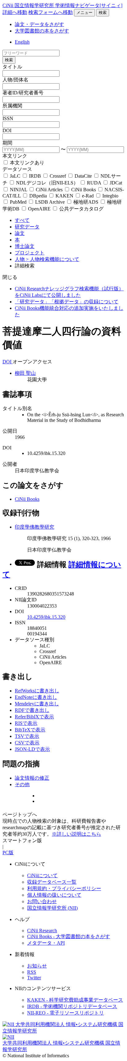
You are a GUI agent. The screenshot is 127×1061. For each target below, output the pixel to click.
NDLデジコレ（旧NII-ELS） (47, 182)
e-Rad (88, 195)
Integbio (109, 195)
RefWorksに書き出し (37, 690)
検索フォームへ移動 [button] (50, 12)
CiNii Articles (49, 189)
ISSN (7, 118)
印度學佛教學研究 (34, 527)
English (22, 42)
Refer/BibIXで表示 (34, 716)
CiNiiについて (42, 875)
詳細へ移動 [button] (14, 12)
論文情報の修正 (32, 778)
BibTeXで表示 (30, 729)
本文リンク (14, 155)
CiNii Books (83, 189)
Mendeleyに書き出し (37, 703)
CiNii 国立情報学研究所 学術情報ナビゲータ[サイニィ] (62, 5)
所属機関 (12, 105)
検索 (103, 12)
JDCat (115, 182)
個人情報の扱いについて (54, 895)
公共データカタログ (81, 208)
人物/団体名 (15, 79)
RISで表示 (26, 723)
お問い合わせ (42, 901)
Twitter (34, 977)
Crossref (57, 176)
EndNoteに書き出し (36, 697)
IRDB (35, 176)
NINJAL (18, 189)
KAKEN (64, 195)
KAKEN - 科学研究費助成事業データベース (75, 1000)
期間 (7, 142)
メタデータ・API (46, 943)
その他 (22, 784)
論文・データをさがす (39, 24)
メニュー (84, 12)
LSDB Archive (50, 202)
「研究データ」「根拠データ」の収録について (66, 301)
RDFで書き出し (32, 710)
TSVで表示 (27, 736)
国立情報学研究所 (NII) (52, 908)
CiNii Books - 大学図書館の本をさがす (68, 936)
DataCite (83, 176)
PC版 (8, 852)
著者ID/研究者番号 (22, 92)
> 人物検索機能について (52, 259)
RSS (31, 972)
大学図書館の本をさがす (42, 30)
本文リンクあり (26, 162)
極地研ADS (86, 202)
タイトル (12, 66)
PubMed (18, 202)
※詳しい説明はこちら (76, 834)
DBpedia (38, 195)
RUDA (94, 182)
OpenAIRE (39, 208)
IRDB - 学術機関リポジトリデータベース (72, 1006)
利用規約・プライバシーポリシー (64, 888)
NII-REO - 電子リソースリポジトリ (65, 1013)
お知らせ (37, 965)
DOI (6, 130)
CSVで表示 (27, 742)
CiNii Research (42, 930)
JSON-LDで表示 (32, 749)
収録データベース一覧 (51, 882)
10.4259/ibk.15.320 (46, 617)
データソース (17, 169)
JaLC (15, 176)
